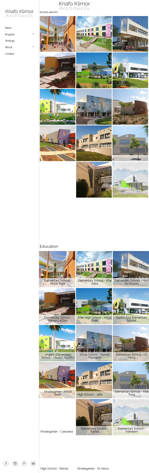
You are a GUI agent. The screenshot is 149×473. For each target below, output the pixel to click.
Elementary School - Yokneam (130, 180)
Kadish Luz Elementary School (130, 70)
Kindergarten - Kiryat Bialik (57, 143)
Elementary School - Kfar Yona (130, 143)
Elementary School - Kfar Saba (94, 34)
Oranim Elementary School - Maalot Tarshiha (57, 107)
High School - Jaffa (94, 143)
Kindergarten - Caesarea (57, 180)
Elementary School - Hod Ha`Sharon (130, 34)
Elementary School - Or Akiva (130, 107)
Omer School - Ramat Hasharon (94, 107)
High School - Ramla (57, 216)
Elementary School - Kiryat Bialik (57, 34)
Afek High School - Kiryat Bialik (94, 70)
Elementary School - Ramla (94, 180)
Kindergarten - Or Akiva (94, 216)
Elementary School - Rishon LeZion (57, 70)
